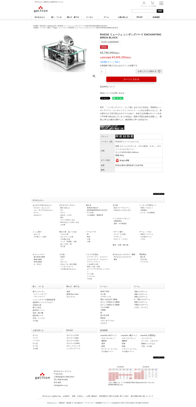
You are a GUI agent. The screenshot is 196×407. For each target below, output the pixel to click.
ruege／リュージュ (60, 28)
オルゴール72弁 (73, 341)
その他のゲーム (146, 237)
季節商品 (142, 254)
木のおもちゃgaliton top (51, 396)
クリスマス (91, 276)
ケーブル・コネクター (150, 341)
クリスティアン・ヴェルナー (97, 257)
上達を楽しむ (123, 17)
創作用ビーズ (38, 316)
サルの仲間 (104, 307)
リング (35, 338)
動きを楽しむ (65, 208)
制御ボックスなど (148, 344)
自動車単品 (118, 221)
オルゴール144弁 (73, 343)
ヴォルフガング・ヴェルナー (97, 259)
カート (152, 6)
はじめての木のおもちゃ (42, 205)
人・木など (38, 264)
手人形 (62, 246)
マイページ (144, 6)
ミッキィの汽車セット (148, 205)
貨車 (103, 346)
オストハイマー (39, 254)
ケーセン (89, 17)
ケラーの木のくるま (67, 220)
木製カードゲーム (146, 234)
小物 (88, 241)
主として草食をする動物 (109, 302)
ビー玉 (35, 346)
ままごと (37, 234)
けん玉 (35, 343)
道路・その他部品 (120, 223)
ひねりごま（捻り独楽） (69, 264)
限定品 (103, 318)
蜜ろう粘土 (37, 308)
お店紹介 (66, 396)
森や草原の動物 (39, 257)
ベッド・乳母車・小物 (68, 241)
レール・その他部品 (147, 213)
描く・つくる (56, 17)
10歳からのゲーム (141, 305)
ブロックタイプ (39, 296)
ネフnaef (90, 213)
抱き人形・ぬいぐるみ (68, 232)
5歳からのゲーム (140, 297)
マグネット (118, 237)
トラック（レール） (130, 349)
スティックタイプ (40, 294)
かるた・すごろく (141, 307)
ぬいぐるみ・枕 (66, 244)
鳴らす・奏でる (73, 17)
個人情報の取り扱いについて (142, 396)
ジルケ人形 (64, 234)
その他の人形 (65, 239)
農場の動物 (38, 259)
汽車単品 (143, 210)
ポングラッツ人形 (66, 237)
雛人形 (142, 257)
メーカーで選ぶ (45, 28)
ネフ (62, 259)
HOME (35, 26)
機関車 (104, 341)
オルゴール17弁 (73, 335)
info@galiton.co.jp (61, 385)
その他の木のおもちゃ (68, 269)
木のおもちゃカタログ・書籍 (124, 254)
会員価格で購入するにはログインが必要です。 (119, 65)
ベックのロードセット (121, 219)
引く (62, 210)
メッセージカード (66, 267)
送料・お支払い (78, 396)
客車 (103, 344)
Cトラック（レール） (109, 349)
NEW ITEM (104, 292)
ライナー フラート (93, 262)
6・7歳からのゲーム (142, 299)
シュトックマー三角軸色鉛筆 (44, 300)
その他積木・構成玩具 (95, 215)
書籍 (115, 259)
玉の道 (115, 205)
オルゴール (71, 297)
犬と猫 (103, 294)
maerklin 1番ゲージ (129, 335)
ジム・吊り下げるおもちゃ (43, 210)
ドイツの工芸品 (92, 254)
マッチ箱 (90, 274)
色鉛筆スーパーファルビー (43, 302)
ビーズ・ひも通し (120, 234)
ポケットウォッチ (73, 346)
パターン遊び (118, 232)
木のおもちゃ (40, 17)
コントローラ (146, 338)
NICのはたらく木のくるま (69, 222)
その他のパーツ (107, 351)
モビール (63, 262)
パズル (142, 239)
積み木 (88, 205)
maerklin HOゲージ (108, 335)
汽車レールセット (146, 208)
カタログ (103, 323)
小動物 (103, 310)
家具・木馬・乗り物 (120, 245)
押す (62, 217)
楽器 (68, 292)
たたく (62, 213)
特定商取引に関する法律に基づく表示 (114, 396)
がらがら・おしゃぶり (42, 208)
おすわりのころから (67, 205)
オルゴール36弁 (73, 338)
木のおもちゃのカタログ (122, 257)
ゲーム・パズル (145, 232)
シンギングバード (73, 348)
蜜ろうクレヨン (39, 292)
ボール (36, 213)
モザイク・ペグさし (121, 239)
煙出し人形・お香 (93, 267)
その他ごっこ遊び (40, 237)
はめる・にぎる (66, 215)
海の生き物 (104, 315)
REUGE (140, 17)
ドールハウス (91, 232)
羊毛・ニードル (39, 318)
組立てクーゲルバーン (122, 208)
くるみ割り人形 (92, 264)
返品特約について (107, 87)
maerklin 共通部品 (147, 335)
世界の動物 (38, 262)
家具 (88, 237)
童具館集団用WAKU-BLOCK (97, 210)
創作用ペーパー (39, 310)
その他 (62, 225)
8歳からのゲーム (140, 302)
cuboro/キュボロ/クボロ (122, 210)
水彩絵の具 (37, 305)
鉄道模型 (156, 17)
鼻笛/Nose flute (72, 294)
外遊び (62, 257)
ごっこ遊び (37, 232)
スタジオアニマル (107, 321)
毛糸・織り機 (38, 313)
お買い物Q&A (91, 396)
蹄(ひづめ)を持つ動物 (108, 299)
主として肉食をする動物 (109, 305)
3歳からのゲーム (140, 292)
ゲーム (106, 17)
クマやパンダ (105, 297)
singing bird (51, 26)
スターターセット (108, 338)
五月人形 (143, 259)
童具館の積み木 (92, 208)
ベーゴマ (36, 341)
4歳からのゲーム (140, 294)
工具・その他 (146, 346)
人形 (88, 239)
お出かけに (38, 215)
